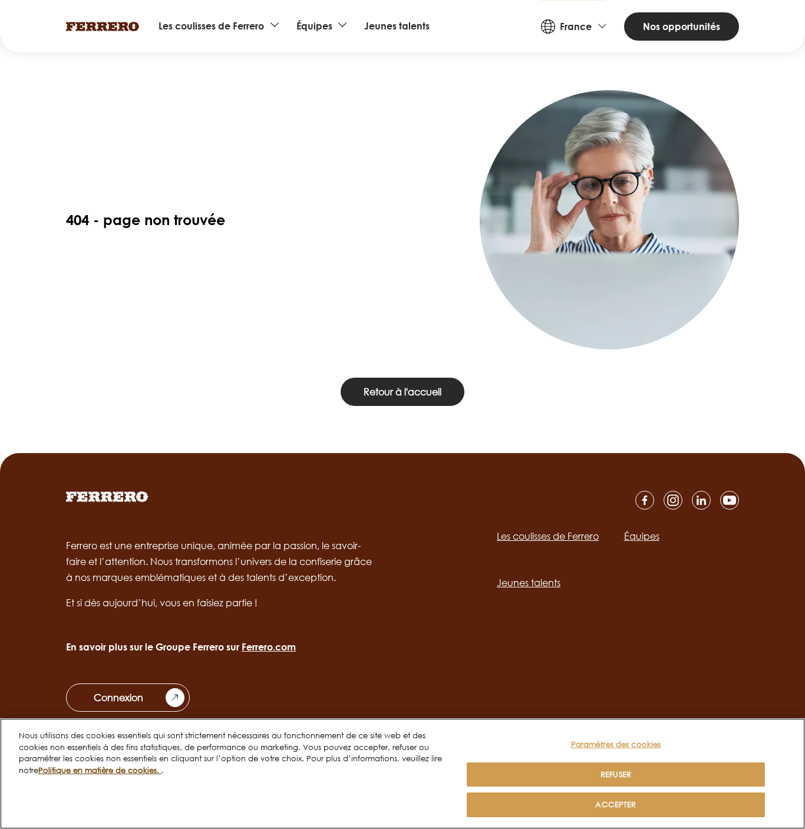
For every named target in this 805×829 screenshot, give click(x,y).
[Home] (103, 26)
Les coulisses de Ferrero (211, 26)
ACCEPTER (615, 804)
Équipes (314, 26)
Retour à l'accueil (402, 392)
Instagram (673, 500)
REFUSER (616, 774)
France (576, 26)
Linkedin (701, 500)
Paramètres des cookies (616, 744)
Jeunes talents (397, 26)
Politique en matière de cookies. (99, 770)
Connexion (118, 698)
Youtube (729, 500)
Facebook (644, 500)
